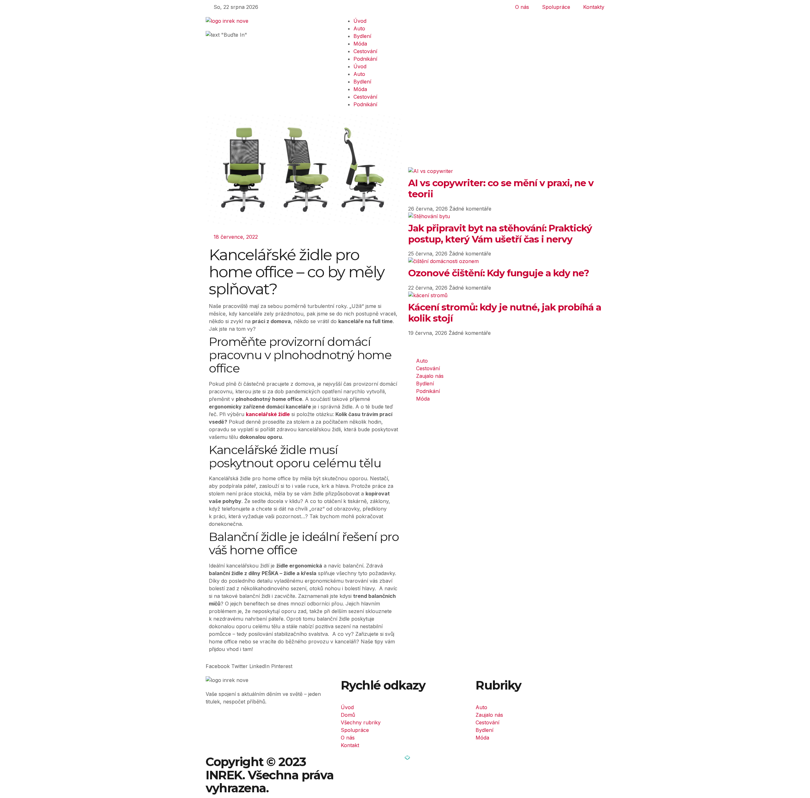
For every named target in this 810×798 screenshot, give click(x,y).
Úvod (359, 21)
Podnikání (365, 59)
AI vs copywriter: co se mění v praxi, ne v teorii (501, 188)
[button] (218, 666)
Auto (359, 28)
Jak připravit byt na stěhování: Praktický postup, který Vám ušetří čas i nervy (500, 233)
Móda (360, 43)
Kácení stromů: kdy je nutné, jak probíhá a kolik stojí (504, 312)
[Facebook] (217, 724)
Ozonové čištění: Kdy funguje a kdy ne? (498, 273)
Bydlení (362, 36)
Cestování (365, 51)
